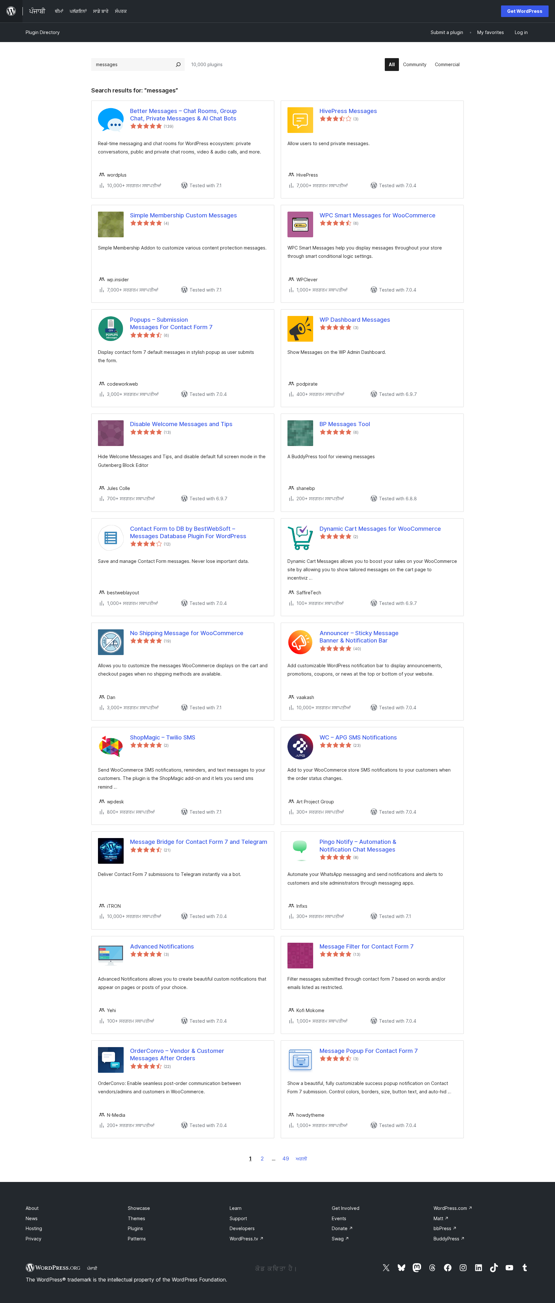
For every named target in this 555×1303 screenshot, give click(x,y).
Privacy (33, 1238)
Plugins (135, 1228)
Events (339, 1218)
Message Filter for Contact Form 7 (367, 946)
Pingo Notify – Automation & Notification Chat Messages (358, 845)
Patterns (137, 1238)
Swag (340, 1238)
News (32, 1218)
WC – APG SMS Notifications (358, 737)
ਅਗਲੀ (301, 1158)
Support (238, 1218)
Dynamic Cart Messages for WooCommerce (380, 528)
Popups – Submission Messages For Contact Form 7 (171, 323)
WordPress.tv (247, 1238)
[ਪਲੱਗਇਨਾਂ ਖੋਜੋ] (178, 64)
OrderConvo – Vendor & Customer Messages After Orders (177, 1054)
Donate (342, 1228)
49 (285, 1158)
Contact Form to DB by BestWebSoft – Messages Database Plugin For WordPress (188, 532)
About (32, 1208)
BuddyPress (449, 1238)
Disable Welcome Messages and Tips (181, 424)
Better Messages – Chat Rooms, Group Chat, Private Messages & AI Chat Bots (183, 115)
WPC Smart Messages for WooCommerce (378, 215)
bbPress (445, 1228)
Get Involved (345, 1208)
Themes (136, 1218)
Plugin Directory (43, 32)
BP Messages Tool (345, 424)
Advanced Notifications (162, 946)
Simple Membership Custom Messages (183, 215)
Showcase (139, 1208)
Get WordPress (524, 11)
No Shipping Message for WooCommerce (186, 633)
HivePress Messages (348, 111)
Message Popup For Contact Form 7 (369, 1050)
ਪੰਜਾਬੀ (92, 1268)
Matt (441, 1218)
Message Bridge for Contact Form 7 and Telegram (198, 841)
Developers (242, 1228)
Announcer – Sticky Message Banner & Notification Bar (359, 637)
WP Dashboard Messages (355, 319)
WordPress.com (453, 1208)
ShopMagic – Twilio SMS (162, 737)
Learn (236, 1208)
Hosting (34, 1228)
